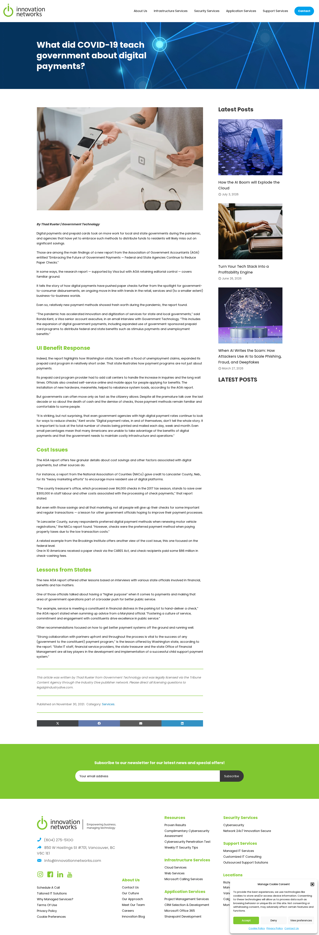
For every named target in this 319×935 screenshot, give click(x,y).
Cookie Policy (257, 928)
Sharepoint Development (182, 916)
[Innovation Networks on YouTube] (71, 875)
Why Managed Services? (55, 899)
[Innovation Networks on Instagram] (42, 875)
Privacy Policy (274, 928)
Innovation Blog (133, 916)
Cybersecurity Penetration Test (187, 842)
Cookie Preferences (51, 917)
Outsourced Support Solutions (245, 862)
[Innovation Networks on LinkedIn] (62, 875)
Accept (246, 920)
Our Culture (130, 893)
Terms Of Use (47, 905)
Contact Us (291, 928)
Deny (273, 920)
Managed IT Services (238, 851)
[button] (312, 884)
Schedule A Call (48, 887)
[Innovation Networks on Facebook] (52, 875)
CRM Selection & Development (186, 905)
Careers (128, 911)
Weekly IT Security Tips (181, 847)
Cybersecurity (233, 825)
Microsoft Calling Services (183, 879)
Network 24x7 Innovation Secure (247, 831)
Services (108, 704)
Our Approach (132, 899)
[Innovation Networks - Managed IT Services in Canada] (24, 10)
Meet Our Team (133, 905)
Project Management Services (186, 899)
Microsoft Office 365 (179, 911)
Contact (304, 11)
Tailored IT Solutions (52, 893)
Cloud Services (175, 867)
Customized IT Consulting (242, 857)
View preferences (301, 920)
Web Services (174, 873)
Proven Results (175, 825)
